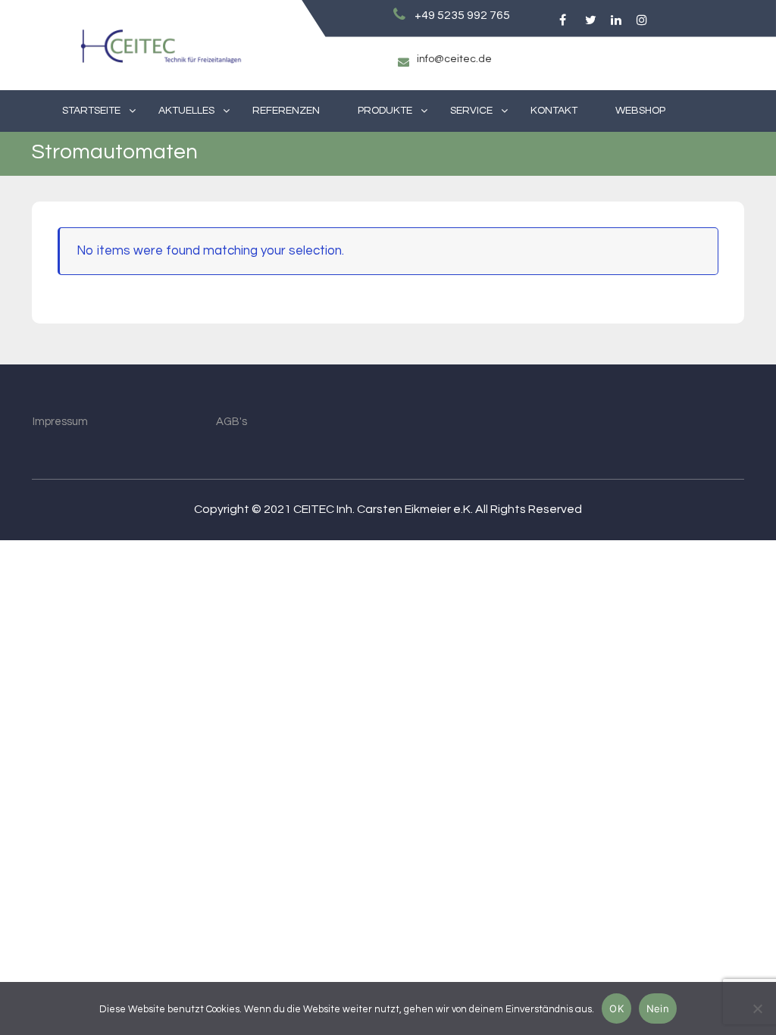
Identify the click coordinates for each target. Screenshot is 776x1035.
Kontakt (553, 110)
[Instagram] (639, 20)
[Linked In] (613, 20)
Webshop (640, 110)
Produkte (385, 110)
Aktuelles (186, 110)
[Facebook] (562, 20)
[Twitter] (587, 20)
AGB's (231, 421)
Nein (657, 1008)
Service (471, 110)
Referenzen (286, 110)
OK (616, 1008)
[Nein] (757, 1008)
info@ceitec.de (454, 59)
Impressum (60, 421)
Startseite (91, 110)
